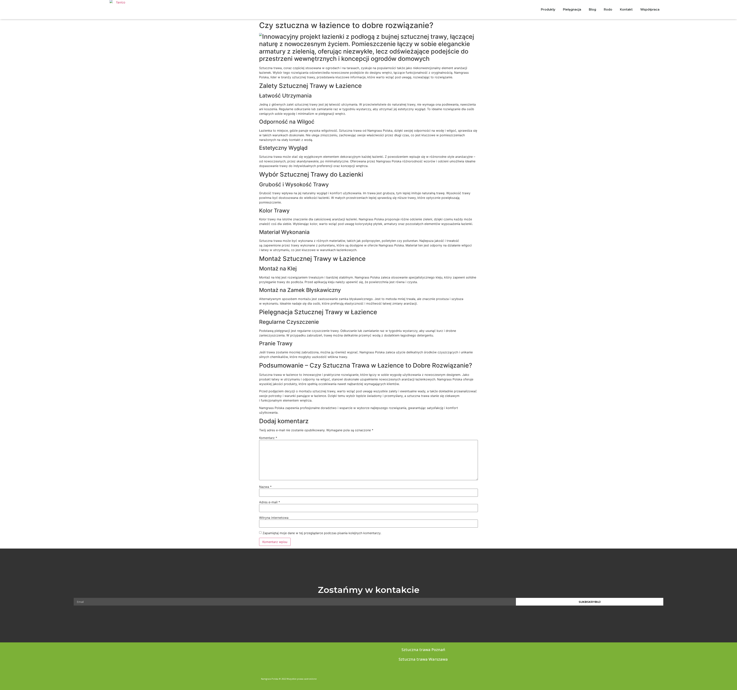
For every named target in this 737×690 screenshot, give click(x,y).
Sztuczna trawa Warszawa (423, 659)
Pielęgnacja (572, 9)
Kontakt (626, 9)
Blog (592, 9)
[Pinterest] (474, 677)
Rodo (608, 9)
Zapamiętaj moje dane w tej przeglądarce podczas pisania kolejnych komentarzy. (322, 533)
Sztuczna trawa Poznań (423, 649)
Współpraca (649, 9)
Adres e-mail (269, 502)
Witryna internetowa (273, 517)
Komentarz (268, 437)
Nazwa (265, 486)
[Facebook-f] (459, 677)
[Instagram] (467, 677)
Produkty (548, 9)
